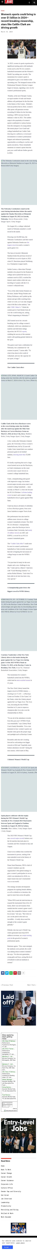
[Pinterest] (15, 973)
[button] (2, 1)
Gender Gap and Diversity (11, 1191)
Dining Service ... (7, 1087)
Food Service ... (7, 1095)
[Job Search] (10, 1110)
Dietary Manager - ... (8, 1079)
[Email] (19, 973)
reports (24, 331)
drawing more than (19, 454)
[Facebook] (3, 973)
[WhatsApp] (11, 973)
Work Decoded (6, 1217)
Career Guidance (7, 1180)
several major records (17, 838)
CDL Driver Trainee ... (8, 1049)
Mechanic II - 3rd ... (8, 1056)
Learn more (20, 1243)
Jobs (14, 1108)
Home (2, 10)
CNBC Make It (15, 307)
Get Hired (5, 1195)
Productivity (6, 1206)
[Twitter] (7, 973)
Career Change (6, 1173)
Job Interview (6, 1199)
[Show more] (23, 973)
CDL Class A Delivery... (9, 1072)
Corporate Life (7, 1184)
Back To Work (6, 1170)
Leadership (5, 1202)
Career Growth (6, 1177)
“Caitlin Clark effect (16, 543)
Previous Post (7, 985)
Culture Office (7, 1188)
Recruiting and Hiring (9, 1210)
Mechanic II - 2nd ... (8, 1064)
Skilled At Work (7, 1213)
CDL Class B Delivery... (9, 1041)
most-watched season (23, 680)
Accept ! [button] (7, 1247)
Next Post (31, 985)
